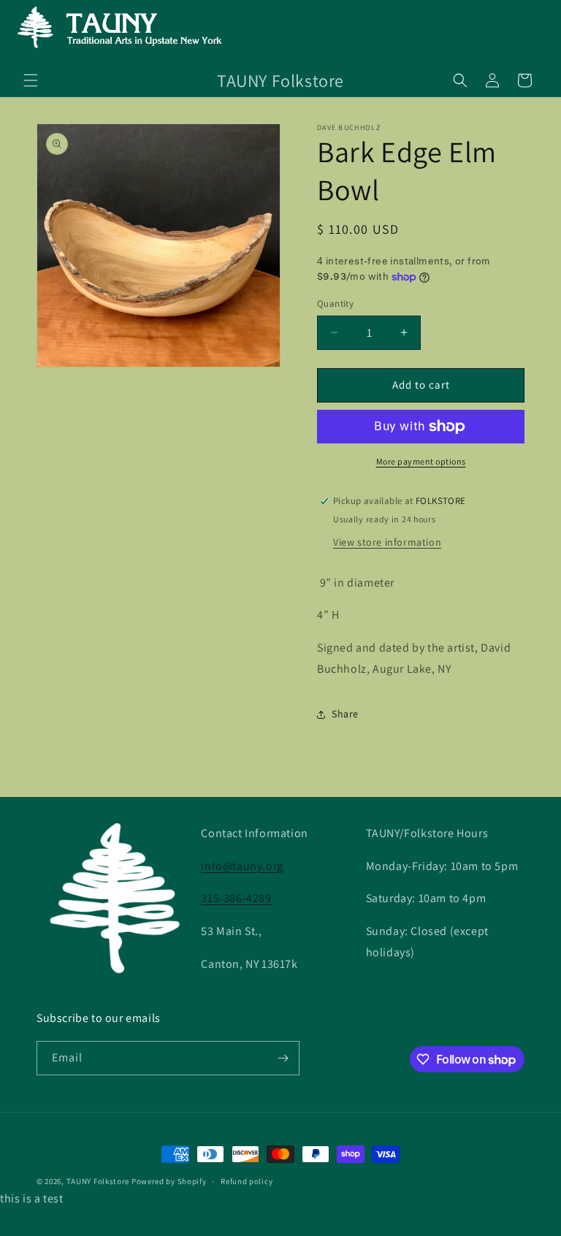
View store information (387, 542)
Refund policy (246, 1181)
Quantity (335, 303)
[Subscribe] (283, 1058)
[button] (31, 80)
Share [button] (345, 713)
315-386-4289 (236, 898)
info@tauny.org (242, 866)
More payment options (421, 461)
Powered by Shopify (169, 1181)
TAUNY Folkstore (98, 1181)
